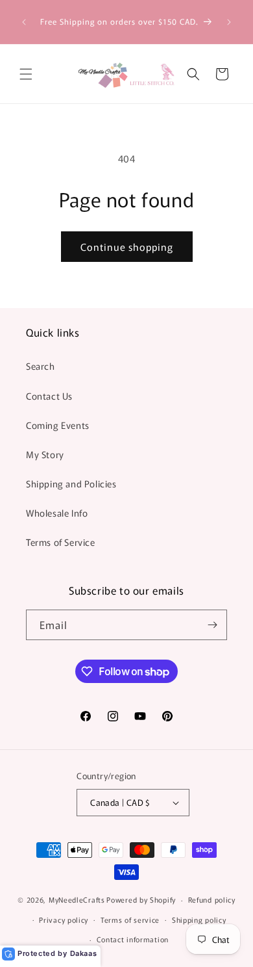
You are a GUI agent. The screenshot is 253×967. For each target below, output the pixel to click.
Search (40, 365)
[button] (26, 74)
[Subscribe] (212, 625)
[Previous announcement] (24, 22)
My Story (45, 454)
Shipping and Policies (71, 483)
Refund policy (211, 899)
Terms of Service (60, 541)
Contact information (133, 939)
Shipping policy (199, 919)
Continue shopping (126, 246)
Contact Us (49, 395)
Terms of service (130, 919)
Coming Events (58, 425)
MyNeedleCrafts (77, 899)
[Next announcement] (229, 22)
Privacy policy (63, 919)
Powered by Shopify (141, 899)
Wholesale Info (57, 512)
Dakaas (83, 953)
